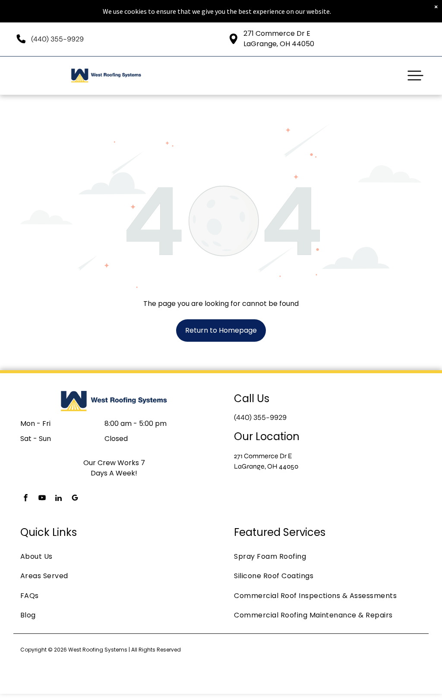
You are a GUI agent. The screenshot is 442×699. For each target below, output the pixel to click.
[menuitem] (114, 556)
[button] (415, 75)
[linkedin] (58, 499)
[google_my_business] (75, 499)
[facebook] (26, 499)
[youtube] (42, 499)
